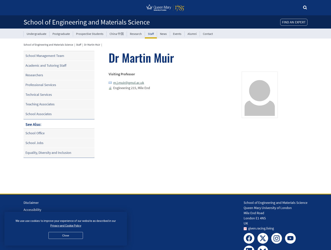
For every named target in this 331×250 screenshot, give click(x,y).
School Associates (38, 114)
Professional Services (40, 85)
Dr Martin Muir (92, 44)
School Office (35, 133)
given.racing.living (261, 228)
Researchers (34, 75)
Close (65, 235)
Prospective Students (89, 34)
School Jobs (34, 143)
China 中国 (117, 34)
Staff (151, 34)
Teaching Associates (40, 104)
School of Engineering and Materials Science (87, 22)
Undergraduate (36, 34)
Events (177, 34)
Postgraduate (61, 34)
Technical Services (38, 94)
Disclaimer (31, 202)
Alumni (192, 34)
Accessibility (32, 209)
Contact (208, 34)
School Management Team (44, 55)
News (163, 34)
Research (136, 34)
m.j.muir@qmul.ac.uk (128, 82)
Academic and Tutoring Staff (45, 65)
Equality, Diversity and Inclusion (48, 152)
